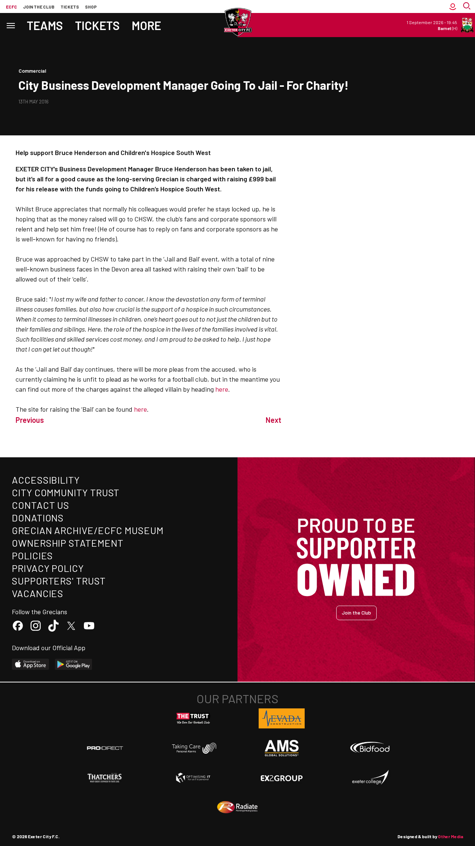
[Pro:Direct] (105, 748)
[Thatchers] (105, 778)
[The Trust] (193, 718)
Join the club (39, 6)
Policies (32, 555)
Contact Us (40, 505)
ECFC (11, 6)
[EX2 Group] (282, 778)
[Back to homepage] (237, 22)
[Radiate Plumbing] (237, 807)
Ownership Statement (67, 543)
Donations (38, 517)
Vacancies (37, 593)
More (146, 25)
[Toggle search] (467, 6)
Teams (45, 25)
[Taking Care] (193, 748)
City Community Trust (65, 492)
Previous (30, 419)
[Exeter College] (370, 778)
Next (273, 419)
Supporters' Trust (59, 580)
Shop (91, 6)
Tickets (69, 6)
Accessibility (46, 479)
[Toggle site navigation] (10, 25)
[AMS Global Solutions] (282, 748)
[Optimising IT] (193, 778)
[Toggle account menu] (452, 6)
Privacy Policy (48, 568)
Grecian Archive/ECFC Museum (88, 530)
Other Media (450, 836)
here (221, 389)
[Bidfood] (370, 748)
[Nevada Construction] (282, 718)
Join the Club (356, 612)
